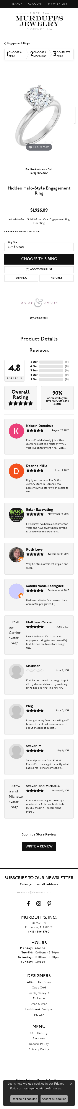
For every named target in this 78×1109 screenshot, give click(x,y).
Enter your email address (39, 884)
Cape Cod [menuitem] (39, 987)
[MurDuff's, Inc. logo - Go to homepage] (39, 21)
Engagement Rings (18, 43)
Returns (56, 278)
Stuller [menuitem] (39, 1014)
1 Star (34, 379)
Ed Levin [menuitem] (39, 998)
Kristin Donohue (39, 426)
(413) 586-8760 (39, 173)
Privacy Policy (39, 1049)
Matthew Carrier (39, 622)
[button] (17, 4)
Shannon (33, 666)
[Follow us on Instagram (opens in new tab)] (38, 903)
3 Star (34, 370)
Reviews (39, 350)
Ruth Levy (34, 550)
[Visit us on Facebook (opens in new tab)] (28, 903)
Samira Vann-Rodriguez (44, 586)
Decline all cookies (24, 1099)
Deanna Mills (36, 466)
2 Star (34, 375)
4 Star (33, 366)
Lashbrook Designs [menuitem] (39, 1009)
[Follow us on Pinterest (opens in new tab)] (49, 903)
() (67, 362)
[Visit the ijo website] (39, 1067)
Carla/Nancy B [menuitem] (39, 993)
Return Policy (39, 1044)
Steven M (33, 746)
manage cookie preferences (42, 1088)
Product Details (39, 339)
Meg (29, 706)
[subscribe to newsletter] (57, 892)
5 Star (34, 362)
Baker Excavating (39, 510)
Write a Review (39, 846)
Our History (39, 1033)
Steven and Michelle (43, 786)
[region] (39, 117)
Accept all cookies (54, 1099)
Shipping (21, 278)
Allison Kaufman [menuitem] (39, 982)
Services (39, 1038)
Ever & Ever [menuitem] (39, 1004)
